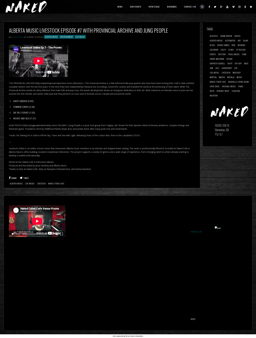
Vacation (214, 95)
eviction (222, 54)
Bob (233, 45)
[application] (37, 221)
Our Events (135, 6)
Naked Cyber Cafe (56, 183)
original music (229, 86)
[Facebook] (209, 6)
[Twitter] (215, 6)
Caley (223, 49)
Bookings (172, 6)
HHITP (230, 63)
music (239, 77)
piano (240, 86)
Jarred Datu (17, 37)
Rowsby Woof (223, 90)
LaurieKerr (227, 68)
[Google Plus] (221, 6)
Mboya (222, 77)
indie (246, 63)
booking (241, 45)
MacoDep (237, 72)
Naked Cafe (196, 231)
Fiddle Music (234, 54)
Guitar (229, 58)
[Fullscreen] (61, 234)
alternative (230, 40)
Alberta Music (51, 36)
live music (30, 183)
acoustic (214, 35)
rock (212, 90)
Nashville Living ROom (238, 81)
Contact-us (190, 6)
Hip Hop (238, 63)
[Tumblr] (245, 6)
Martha (213, 77)
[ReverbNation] (251, 6)
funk (244, 54)
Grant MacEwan (217, 58)
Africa (237, 35)
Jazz (217, 68)
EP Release (241, 49)
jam (211, 68)
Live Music (80, 36)
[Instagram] (239, 6)
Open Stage (154, 6)
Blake (245, 40)
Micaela (230, 77)
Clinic (231, 49)
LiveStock (41, 183)
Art (239, 40)
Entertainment (66, 36)
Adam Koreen (226, 35)
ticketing (236, 90)
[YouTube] (227, 6)
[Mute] (56, 234)
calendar (214, 49)
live (235, 68)
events (213, 54)
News (120, 6)
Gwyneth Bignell (217, 63)
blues (212, 45)
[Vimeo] (233, 6)
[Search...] (202, 6)
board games (223, 45)
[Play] (12, 234)
